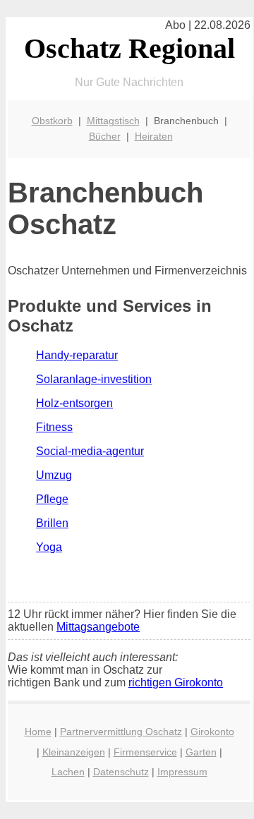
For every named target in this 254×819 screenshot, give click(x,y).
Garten (201, 752)
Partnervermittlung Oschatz (121, 731)
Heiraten (154, 136)
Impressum (182, 771)
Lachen (68, 771)
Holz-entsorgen (74, 403)
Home (38, 731)
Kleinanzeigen (73, 752)
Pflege (52, 499)
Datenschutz (121, 771)
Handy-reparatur (77, 355)
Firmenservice (145, 752)
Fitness (54, 427)
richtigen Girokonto (175, 682)
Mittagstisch (113, 120)
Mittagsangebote (98, 627)
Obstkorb (52, 120)
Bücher (105, 136)
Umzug (54, 475)
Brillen (52, 523)
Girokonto (212, 731)
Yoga (49, 547)
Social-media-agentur (90, 451)
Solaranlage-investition (94, 379)
